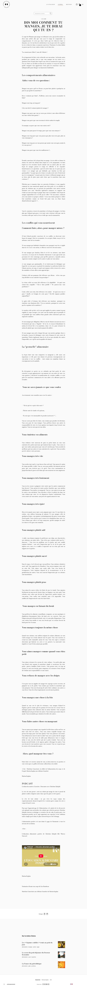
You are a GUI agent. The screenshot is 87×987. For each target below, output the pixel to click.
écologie (30, 947)
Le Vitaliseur (50, 4)
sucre (29, 957)
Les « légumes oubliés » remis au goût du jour (37, 943)
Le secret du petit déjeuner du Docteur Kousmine (36, 953)
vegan (38, 947)
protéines (33, 966)
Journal (60, 4)
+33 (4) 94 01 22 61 (11, 984)
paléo (29, 966)
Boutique (69, 4)
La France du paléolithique (32, 964)
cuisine (34, 947)
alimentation (25, 947)
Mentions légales (45, 979)
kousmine (34, 957)
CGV (51, 979)
